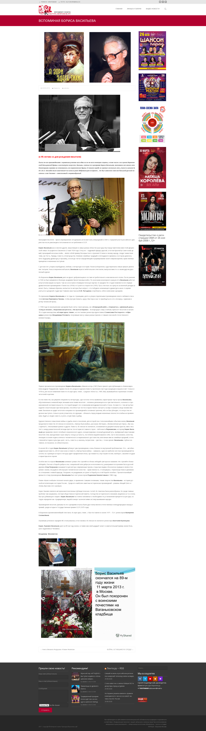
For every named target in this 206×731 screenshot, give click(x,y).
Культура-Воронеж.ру (152, 685)
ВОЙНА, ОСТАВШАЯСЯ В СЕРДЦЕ (120, 649)
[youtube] (160, 3)
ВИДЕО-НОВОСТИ (152, 9)
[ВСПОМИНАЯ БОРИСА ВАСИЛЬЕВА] (87, 57)
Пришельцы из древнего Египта (89, 687)
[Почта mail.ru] (160, 679)
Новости (57, 88)
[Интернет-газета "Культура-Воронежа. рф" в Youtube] (150, 679)
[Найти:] (152, 668)
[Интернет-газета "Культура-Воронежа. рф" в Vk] (140, 679)
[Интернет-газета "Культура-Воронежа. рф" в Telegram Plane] (145, 679)
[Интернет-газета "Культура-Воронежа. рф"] (53, 9)
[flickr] (163, 3)
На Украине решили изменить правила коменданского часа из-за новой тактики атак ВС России (119, 696)
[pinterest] (166, 3)
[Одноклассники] (155, 679)
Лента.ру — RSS (115, 668)
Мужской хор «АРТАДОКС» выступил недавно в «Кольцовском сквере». (91, 676)
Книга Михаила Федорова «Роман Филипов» (57, 649)
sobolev (66, 88)
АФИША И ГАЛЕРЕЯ (134, 9)
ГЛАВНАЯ (119, 9)
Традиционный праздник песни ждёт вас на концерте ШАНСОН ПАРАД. (89, 699)
